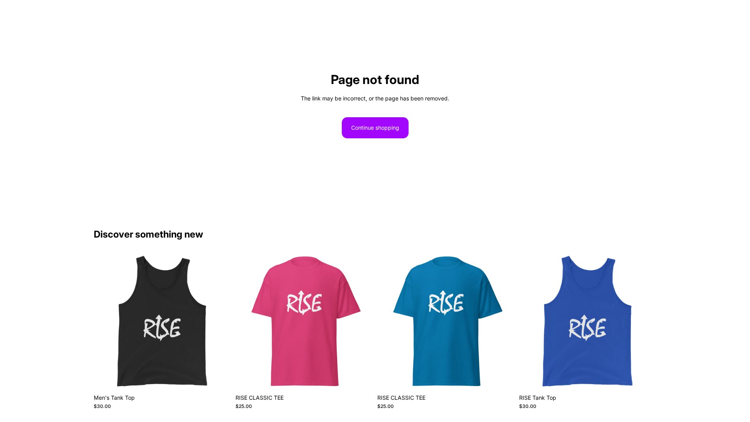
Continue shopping (375, 127)
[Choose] (219, 378)
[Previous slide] (105, 322)
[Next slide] (219, 322)
